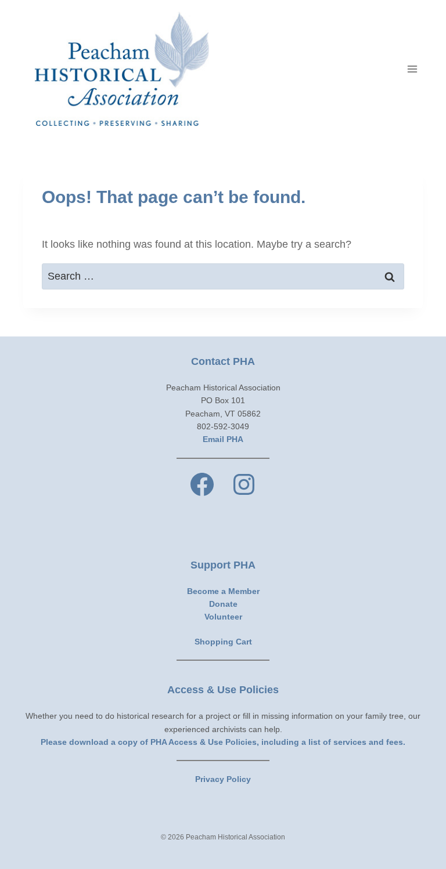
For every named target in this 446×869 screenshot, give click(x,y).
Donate (223, 604)
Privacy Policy (223, 779)
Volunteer (223, 616)
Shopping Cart (223, 641)
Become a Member (223, 591)
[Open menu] (412, 69)
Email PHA (223, 439)
